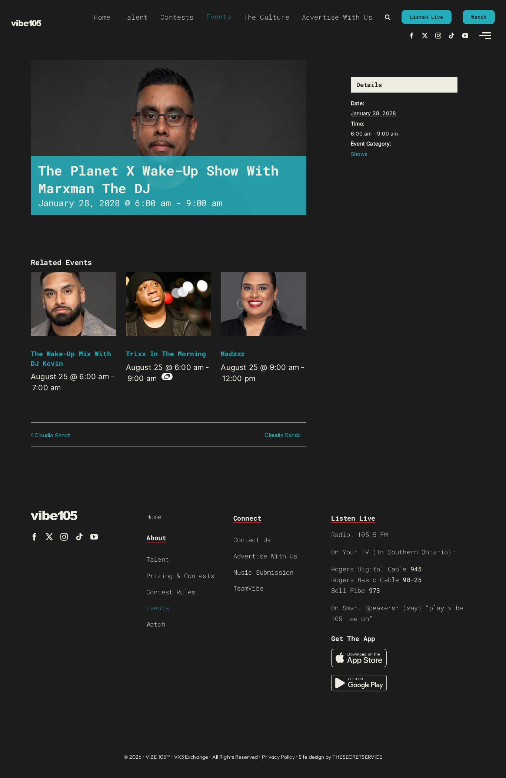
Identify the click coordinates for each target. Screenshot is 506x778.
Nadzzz (233, 353)
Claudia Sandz (52, 435)
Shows (359, 154)
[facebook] (412, 36)
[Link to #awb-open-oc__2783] (485, 35)
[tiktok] (452, 36)
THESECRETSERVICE (357, 757)
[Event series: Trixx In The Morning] (167, 376)
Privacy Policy (278, 757)
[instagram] (438, 36)
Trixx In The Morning (166, 353)
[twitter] (425, 36)
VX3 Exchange (191, 757)
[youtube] (465, 36)
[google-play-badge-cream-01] (359, 678)
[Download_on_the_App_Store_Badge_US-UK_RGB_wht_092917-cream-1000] (359, 652)
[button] (387, 17)
